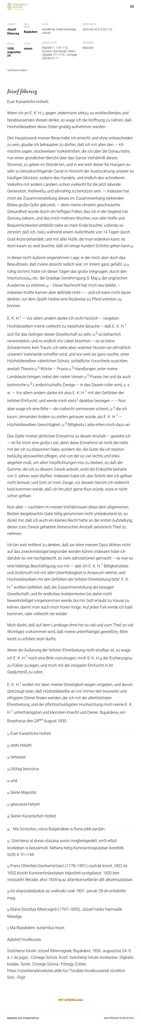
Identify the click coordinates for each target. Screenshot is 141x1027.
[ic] (30, 278)
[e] (131, 659)
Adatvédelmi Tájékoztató (119, 1018)
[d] (47, 286)
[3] (45, 191)
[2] (87, 113)
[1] (8, 734)
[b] (132, 246)
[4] (44, 232)
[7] (118, 632)
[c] (8, 866)
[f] (118, 713)
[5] (128, 265)
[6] (99, 278)
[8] (101, 659)
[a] (20, 219)
